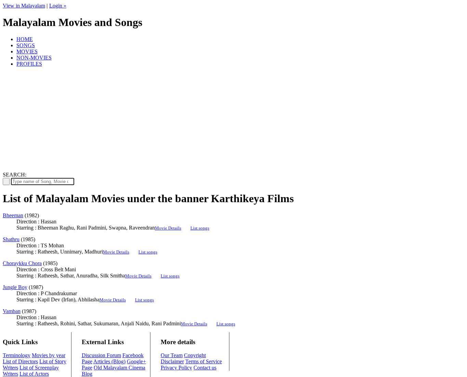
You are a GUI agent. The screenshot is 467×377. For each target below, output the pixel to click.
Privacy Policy (176, 367)
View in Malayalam (24, 6)
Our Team (172, 355)
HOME (24, 39)
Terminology (16, 355)
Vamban (12, 311)
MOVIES (27, 51)
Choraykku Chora (22, 263)
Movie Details (168, 228)
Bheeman (13, 215)
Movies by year (48, 355)
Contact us (205, 367)
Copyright (195, 355)
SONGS (25, 45)
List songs (199, 228)
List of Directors (20, 361)
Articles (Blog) (109, 361)
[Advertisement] (233, 120)
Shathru (11, 239)
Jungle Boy (15, 287)
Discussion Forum (101, 355)
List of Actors (34, 374)
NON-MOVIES (34, 58)
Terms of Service (203, 361)
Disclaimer (172, 361)
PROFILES (29, 64)
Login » (57, 6)
